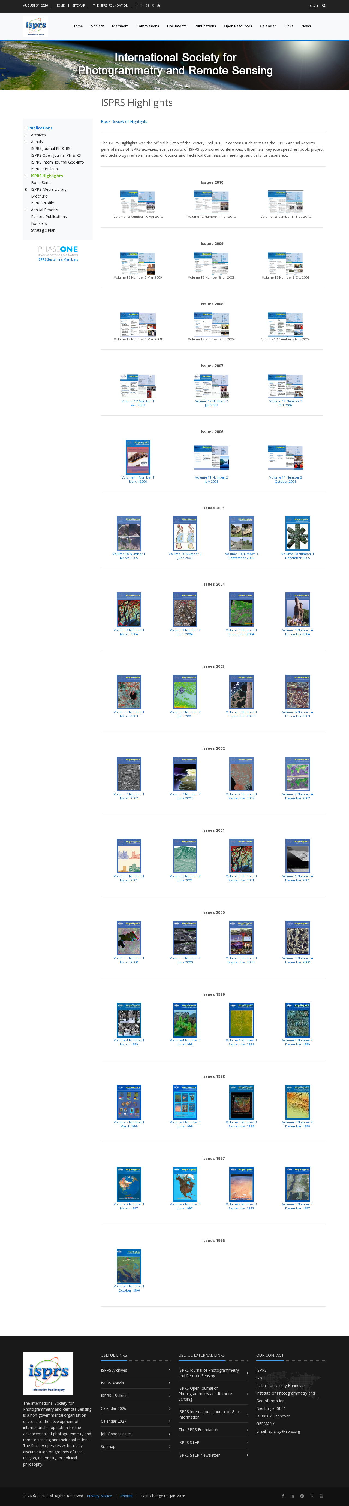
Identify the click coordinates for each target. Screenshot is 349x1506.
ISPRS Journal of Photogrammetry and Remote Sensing (209, 1373)
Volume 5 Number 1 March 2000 (129, 960)
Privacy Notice (99, 1495)
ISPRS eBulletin (44, 168)
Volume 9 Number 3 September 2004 (241, 632)
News (306, 25)
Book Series (41, 182)
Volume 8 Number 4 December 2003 (297, 714)
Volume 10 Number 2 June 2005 (185, 556)
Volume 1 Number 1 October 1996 (129, 1288)
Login (313, 6)
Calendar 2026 (113, 1408)
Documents (176, 25)
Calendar (268, 25)
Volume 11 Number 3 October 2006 (285, 479)
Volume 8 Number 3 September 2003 (241, 714)
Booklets (39, 223)
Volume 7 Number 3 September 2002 (241, 796)
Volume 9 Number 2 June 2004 (185, 632)
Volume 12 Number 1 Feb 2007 (138, 403)
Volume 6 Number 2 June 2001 (185, 878)
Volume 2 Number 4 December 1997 (297, 1206)
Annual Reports (44, 209)
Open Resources (238, 25)
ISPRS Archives (114, 1370)
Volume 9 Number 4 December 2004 (297, 632)
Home (60, 5)
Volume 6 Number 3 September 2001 (241, 878)
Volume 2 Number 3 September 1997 (241, 1206)
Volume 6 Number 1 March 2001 (129, 878)
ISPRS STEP (189, 1442)
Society (97, 25)
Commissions (148, 25)
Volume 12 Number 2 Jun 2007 (211, 403)
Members (120, 25)
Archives (38, 134)
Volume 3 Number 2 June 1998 (185, 1124)
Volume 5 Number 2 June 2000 (185, 960)
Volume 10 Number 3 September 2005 (241, 556)
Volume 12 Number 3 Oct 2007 (285, 403)
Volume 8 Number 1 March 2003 (129, 714)
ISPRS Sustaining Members (58, 259)
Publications (205, 25)
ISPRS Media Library (49, 189)
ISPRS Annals (112, 1383)
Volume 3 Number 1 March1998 (129, 1124)
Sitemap (79, 5)
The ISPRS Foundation (110, 5)
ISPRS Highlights (47, 175)
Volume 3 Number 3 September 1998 (241, 1124)
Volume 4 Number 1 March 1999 (129, 1042)
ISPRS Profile (42, 202)
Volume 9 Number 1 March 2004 (129, 632)
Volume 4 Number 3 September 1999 (241, 1042)
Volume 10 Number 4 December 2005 (297, 556)
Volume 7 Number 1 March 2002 (129, 796)
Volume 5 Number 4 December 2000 (297, 960)
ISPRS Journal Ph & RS (50, 148)
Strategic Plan (43, 230)
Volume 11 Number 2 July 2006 (211, 479)
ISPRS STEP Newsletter (199, 1455)
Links (288, 25)
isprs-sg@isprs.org (284, 1431)
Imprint (126, 1495)
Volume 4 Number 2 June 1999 (185, 1042)
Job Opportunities (116, 1433)
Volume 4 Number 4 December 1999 (297, 1042)
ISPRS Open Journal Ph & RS (56, 155)
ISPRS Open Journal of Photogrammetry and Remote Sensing (205, 1393)
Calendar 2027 (113, 1421)
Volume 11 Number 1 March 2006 (138, 479)
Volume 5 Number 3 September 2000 (241, 960)
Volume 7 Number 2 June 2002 (185, 796)
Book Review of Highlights (124, 121)
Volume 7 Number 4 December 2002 (297, 796)
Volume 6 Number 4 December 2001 (297, 878)
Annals (37, 141)
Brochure (39, 196)
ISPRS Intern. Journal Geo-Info (57, 162)
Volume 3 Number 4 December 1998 (297, 1124)
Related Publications (49, 216)
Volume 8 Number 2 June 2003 (185, 714)
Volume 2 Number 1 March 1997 (129, 1206)
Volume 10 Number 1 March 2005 (129, 556)
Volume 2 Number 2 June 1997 (185, 1206)
